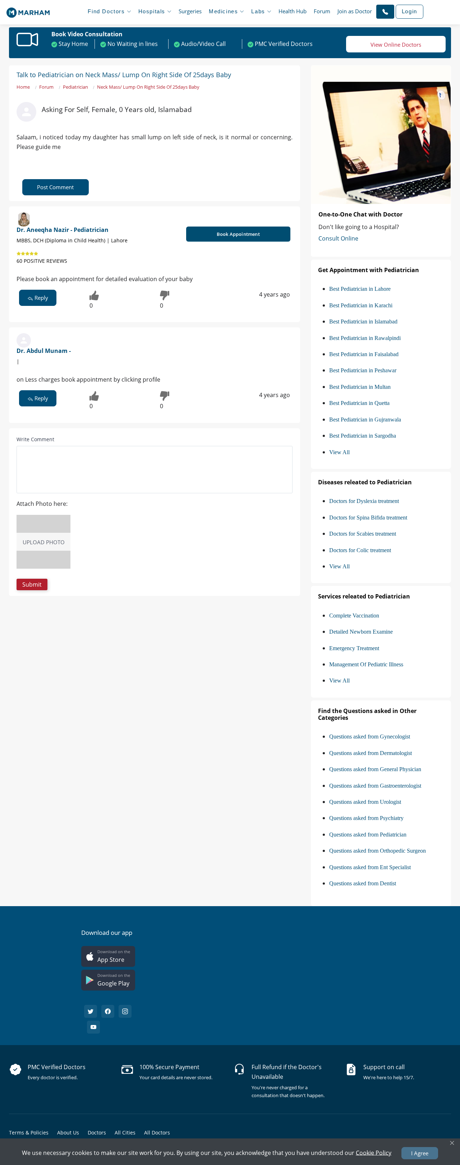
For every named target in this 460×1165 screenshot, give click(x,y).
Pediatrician (75, 87)
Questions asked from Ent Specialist (370, 867)
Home (23, 87)
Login (409, 11)
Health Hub (293, 11)
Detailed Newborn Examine (361, 632)
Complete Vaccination (354, 615)
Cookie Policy (373, 1152)
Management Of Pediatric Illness (366, 664)
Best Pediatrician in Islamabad (363, 321)
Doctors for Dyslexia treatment (364, 501)
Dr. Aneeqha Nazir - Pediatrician (63, 230)
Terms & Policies (29, 1132)
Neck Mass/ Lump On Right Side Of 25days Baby (148, 87)
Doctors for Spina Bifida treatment (368, 517)
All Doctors (157, 1132)
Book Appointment (238, 234)
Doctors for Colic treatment (360, 550)
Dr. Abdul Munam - (44, 351)
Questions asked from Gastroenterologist (375, 786)
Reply (40, 297)
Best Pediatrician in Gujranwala (365, 419)
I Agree (419, 1153)
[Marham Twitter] (90, 1011)
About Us (68, 1132)
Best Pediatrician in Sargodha (362, 436)
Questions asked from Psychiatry (366, 818)
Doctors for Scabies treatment (362, 534)
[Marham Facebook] (107, 1011)
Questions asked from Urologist (365, 802)
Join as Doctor (354, 11)
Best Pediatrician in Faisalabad (364, 354)
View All (339, 452)
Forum (322, 11)
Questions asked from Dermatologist (370, 753)
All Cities (125, 1132)
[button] (385, 11)
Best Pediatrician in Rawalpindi (365, 338)
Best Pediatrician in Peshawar (362, 370)
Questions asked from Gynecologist (369, 736)
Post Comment (55, 187)
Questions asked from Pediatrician (367, 834)
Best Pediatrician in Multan (360, 387)
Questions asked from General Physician (375, 769)
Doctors (97, 1132)
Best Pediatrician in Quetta (359, 403)
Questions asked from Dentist (362, 883)
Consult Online (338, 238)
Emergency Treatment (354, 648)
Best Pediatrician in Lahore (360, 289)
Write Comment (35, 439)
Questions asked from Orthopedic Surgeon (377, 851)
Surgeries (190, 11)
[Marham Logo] (28, 10)
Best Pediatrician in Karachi (360, 305)
